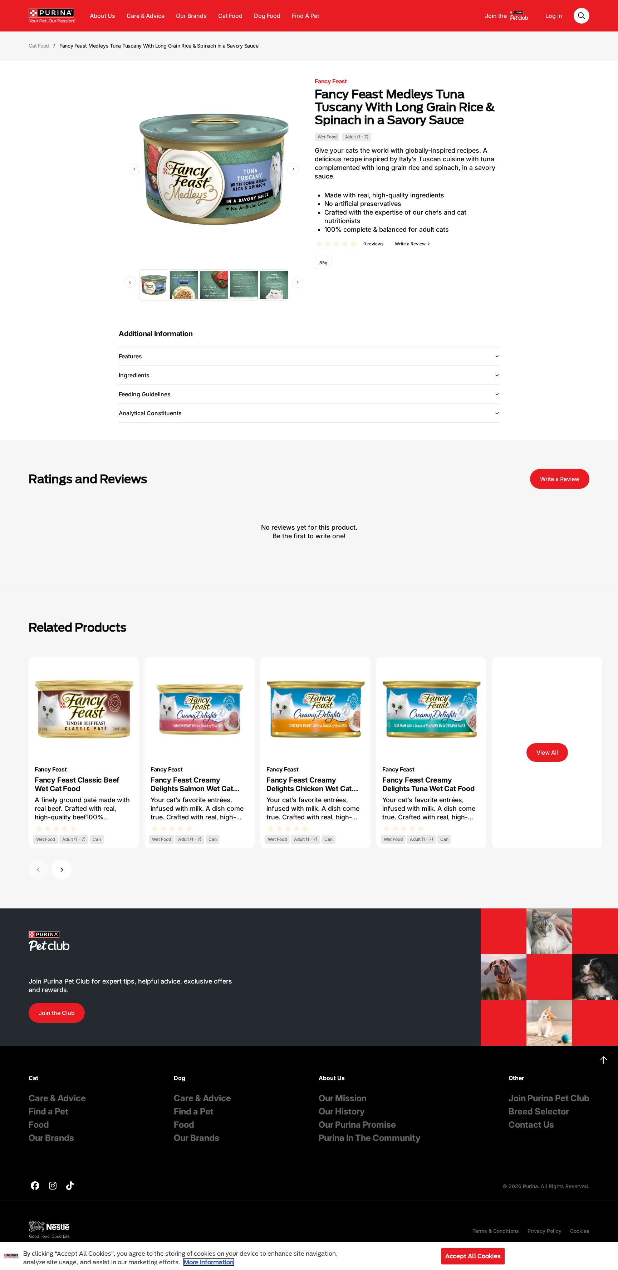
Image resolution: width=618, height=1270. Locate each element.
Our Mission (343, 1098)
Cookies (579, 1231)
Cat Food (230, 15)
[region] (309, 1256)
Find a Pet (48, 1111)
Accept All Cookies (473, 1255)
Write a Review (410, 243)
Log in (553, 15)
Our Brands (191, 15)
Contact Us (531, 1124)
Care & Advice (146, 15)
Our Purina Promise (357, 1124)
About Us (102, 15)
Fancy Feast (331, 81)
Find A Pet (305, 15)
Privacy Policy (544, 1231)
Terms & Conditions (495, 1231)
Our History (342, 1111)
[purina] (35, 1186)
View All (547, 752)
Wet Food (327, 136)
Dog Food (267, 15)
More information (209, 1262)
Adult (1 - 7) (356, 136)
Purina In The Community (370, 1138)
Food (39, 1124)
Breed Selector (539, 1111)
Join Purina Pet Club (549, 1098)
